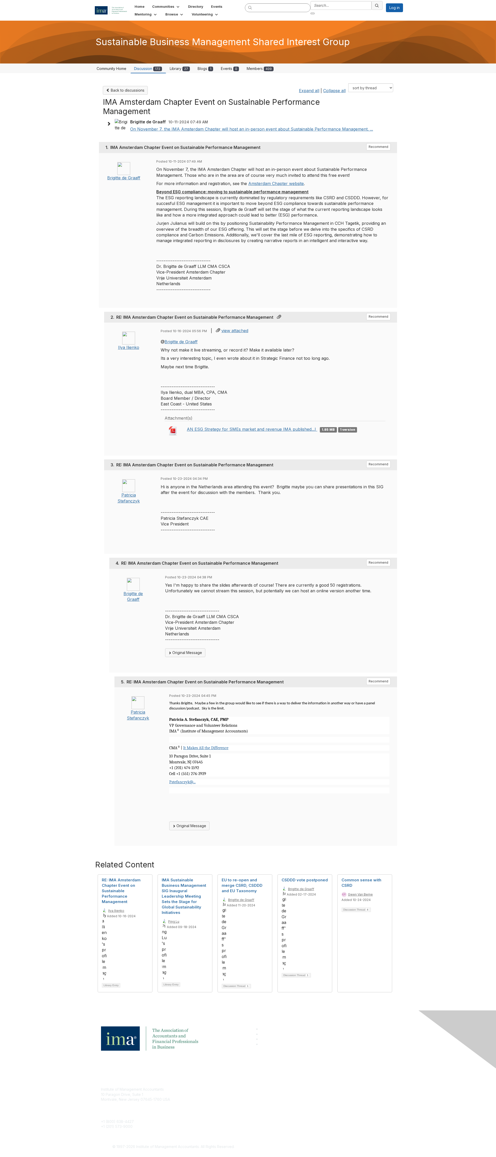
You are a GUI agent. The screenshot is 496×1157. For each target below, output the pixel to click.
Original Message (186, 652)
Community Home (111, 68)
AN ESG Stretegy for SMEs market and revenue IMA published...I (252, 429)
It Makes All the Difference (205, 748)
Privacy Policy (312, 1104)
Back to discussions (127, 90)
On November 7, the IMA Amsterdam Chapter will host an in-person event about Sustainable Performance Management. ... (251, 129)
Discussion (147, 68)
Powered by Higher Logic (322, 1147)
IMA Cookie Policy (315, 1089)
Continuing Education (218, 1104)
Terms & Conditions (316, 1097)
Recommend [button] (378, 147)
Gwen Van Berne (360, 894)
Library (179, 68)
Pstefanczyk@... (182, 782)
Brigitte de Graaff (123, 177)
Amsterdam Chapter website (276, 183)
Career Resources (216, 1112)
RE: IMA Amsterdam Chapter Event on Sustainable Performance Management (121, 890)
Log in (394, 7)
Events (229, 68)
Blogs (204, 68)
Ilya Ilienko (128, 347)
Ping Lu (173, 921)
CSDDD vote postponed (305, 879)
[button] (166, 6)
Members (259, 68)
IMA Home (209, 1089)
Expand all (309, 90)
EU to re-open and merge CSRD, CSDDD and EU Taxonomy (242, 885)
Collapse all (334, 90)
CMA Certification (215, 1097)
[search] (250, 7)
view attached (234, 330)
